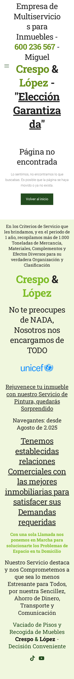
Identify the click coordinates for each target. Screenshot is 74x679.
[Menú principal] (6, 66)
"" (37, 110)
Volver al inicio (37, 199)
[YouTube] (41, 658)
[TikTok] (32, 658)
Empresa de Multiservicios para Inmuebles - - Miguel (37, 45)
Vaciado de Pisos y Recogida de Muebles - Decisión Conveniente (37, 635)
